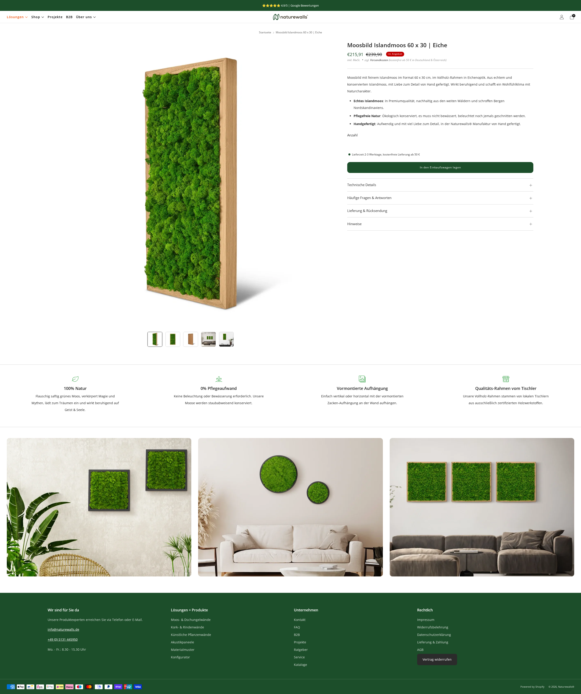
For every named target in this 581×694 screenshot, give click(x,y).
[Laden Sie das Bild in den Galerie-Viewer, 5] (226, 339)
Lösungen (15, 17)
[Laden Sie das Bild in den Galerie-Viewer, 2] (172, 339)
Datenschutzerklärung (434, 634)
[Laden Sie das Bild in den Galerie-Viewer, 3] (190, 339)
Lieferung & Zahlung (432, 642)
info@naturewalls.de (63, 629)
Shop (35, 17)
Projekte (55, 17)
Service (299, 657)
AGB (420, 649)
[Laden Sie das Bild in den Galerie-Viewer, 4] (208, 339)
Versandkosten (379, 60)
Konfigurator (180, 657)
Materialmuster (182, 649)
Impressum (425, 620)
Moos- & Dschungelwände (191, 620)
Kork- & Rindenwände (187, 627)
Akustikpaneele (182, 642)
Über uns (84, 17)
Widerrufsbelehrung (432, 627)
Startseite (265, 32)
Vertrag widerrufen (437, 659)
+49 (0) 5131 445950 (63, 639)
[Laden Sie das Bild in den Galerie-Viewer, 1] (155, 339)
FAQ (297, 627)
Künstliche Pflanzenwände (191, 634)
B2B (69, 17)
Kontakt (299, 620)
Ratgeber (301, 649)
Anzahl (352, 135)
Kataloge (300, 664)
